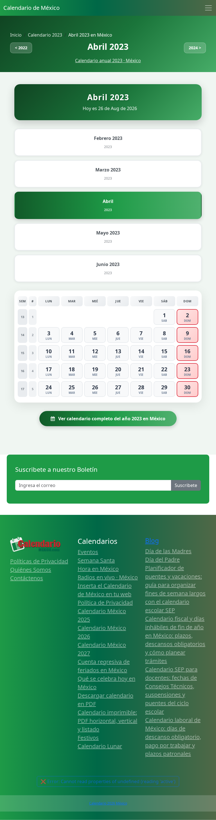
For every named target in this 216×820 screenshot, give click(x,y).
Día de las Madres (168, 551)
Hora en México (98, 569)
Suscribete (186, 485)
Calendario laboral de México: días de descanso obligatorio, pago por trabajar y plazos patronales (173, 737)
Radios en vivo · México (108, 577)
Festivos (88, 737)
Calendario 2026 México (108, 803)
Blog (152, 540)
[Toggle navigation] (208, 8)
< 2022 (21, 47)
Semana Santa (96, 560)
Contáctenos (26, 578)
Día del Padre (162, 559)
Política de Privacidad (105, 602)
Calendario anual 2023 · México (108, 60)
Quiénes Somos (30, 569)
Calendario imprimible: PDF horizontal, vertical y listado (107, 721)
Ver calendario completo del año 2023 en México (111, 418)
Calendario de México (31, 8)
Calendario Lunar (100, 746)
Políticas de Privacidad (39, 561)
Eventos (88, 552)
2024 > (195, 47)
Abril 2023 (108, 46)
